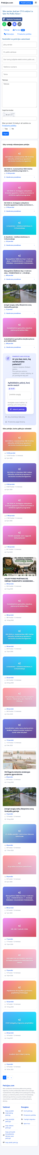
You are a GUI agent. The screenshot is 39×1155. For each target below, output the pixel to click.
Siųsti (6, 134)
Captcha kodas (7, 110)
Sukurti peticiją (18, 409)
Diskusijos (10, 34)
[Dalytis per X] (9, 24)
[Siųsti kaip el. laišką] (14, 24)
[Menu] (36, 3)
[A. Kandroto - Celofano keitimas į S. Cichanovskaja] (19, 232)
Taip (6, 129)
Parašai (19, 30)
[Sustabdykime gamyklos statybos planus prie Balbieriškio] (19, 334)
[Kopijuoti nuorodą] (19, 24)
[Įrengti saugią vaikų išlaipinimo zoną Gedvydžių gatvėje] (19, 300)
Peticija (6, 30)
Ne (13, 129)
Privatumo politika (24, 34)
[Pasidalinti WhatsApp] (4, 24)
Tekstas (5, 80)
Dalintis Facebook (14, 19)
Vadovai (6, 1107)
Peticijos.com (7, 3)
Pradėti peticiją (26, 3)
